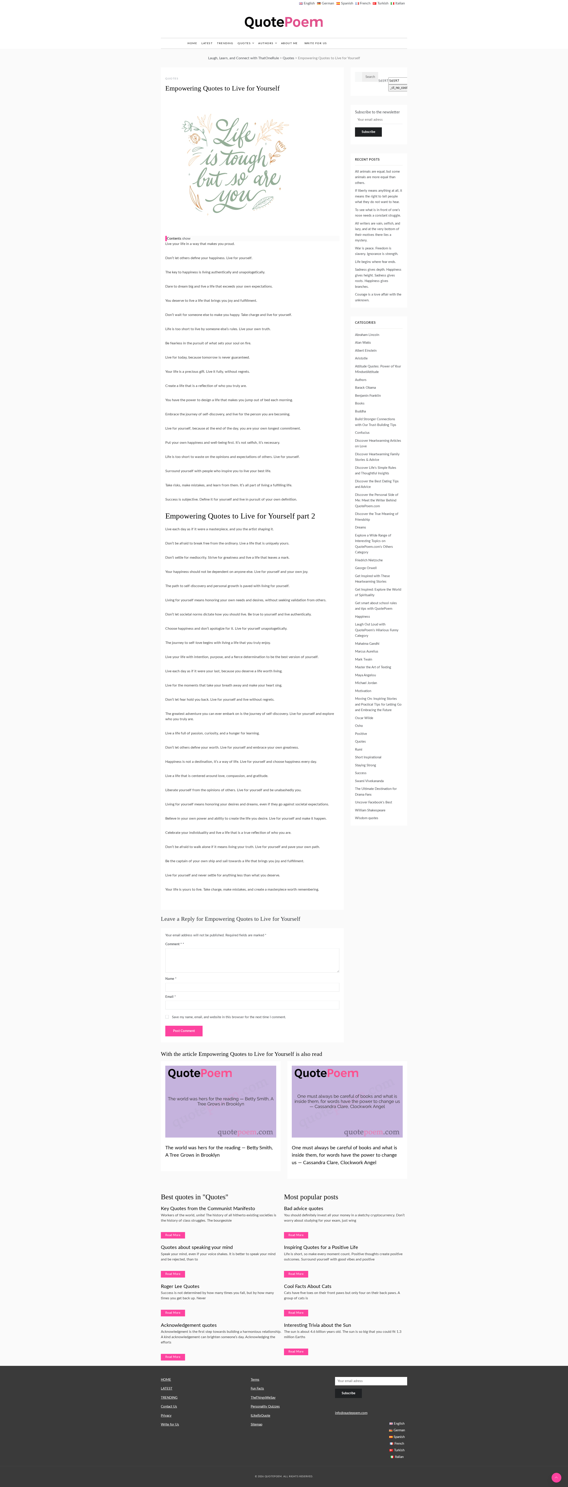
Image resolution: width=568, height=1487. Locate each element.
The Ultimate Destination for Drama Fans (376, 791)
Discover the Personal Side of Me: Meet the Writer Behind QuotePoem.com (376, 500)
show (186, 238)
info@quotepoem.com (351, 1413)
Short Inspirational (368, 757)
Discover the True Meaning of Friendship (376, 516)
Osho (359, 726)
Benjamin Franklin (368, 395)
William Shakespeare (370, 810)
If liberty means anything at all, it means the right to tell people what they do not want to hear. (378, 196)
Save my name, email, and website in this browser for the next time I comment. (229, 1017)
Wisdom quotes (366, 818)
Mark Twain (363, 659)
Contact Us (169, 1406)
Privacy (166, 1415)
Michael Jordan (366, 683)
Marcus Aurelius (366, 651)
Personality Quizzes (265, 1406)
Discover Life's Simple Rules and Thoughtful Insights (375, 470)
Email (170, 996)
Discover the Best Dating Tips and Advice (377, 484)
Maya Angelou (365, 675)
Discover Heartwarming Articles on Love (378, 443)
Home (192, 43)
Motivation (363, 691)
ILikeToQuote (260, 1415)
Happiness (362, 616)
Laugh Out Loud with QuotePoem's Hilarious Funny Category (376, 630)
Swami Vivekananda (369, 781)
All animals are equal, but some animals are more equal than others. (377, 177)
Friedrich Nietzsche (369, 560)
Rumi (358, 749)
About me (289, 43)
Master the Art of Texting (373, 667)
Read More (173, 1235)
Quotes (244, 43)
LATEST (207, 43)
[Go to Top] (556, 1478)
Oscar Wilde (364, 718)
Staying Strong (365, 765)
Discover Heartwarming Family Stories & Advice (377, 457)
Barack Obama (365, 387)
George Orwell (366, 568)
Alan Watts (363, 342)
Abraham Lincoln (367, 335)
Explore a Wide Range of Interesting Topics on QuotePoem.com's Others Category (374, 544)
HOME (166, 1379)
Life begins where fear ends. (375, 262)
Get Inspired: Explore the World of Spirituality (378, 592)
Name (170, 978)
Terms (255, 1379)
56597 (383, 81)
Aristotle (361, 358)
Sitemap (256, 1424)
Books (360, 403)
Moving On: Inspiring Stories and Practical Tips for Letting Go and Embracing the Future (378, 704)
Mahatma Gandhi (367, 643)
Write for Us (315, 43)
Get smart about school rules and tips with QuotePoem (376, 606)
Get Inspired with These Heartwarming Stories (372, 579)
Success (361, 773)
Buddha (360, 411)
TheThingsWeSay (263, 1397)
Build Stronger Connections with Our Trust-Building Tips (375, 422)
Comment (173, 944)
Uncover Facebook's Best (373, 802)
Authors (266, 43)
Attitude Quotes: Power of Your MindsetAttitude (378, 369)
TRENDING (225, 43)
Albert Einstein (366, 350)
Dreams (360, 527)
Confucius (362, 432)
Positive (361, 734)
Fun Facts (257, 1388)
